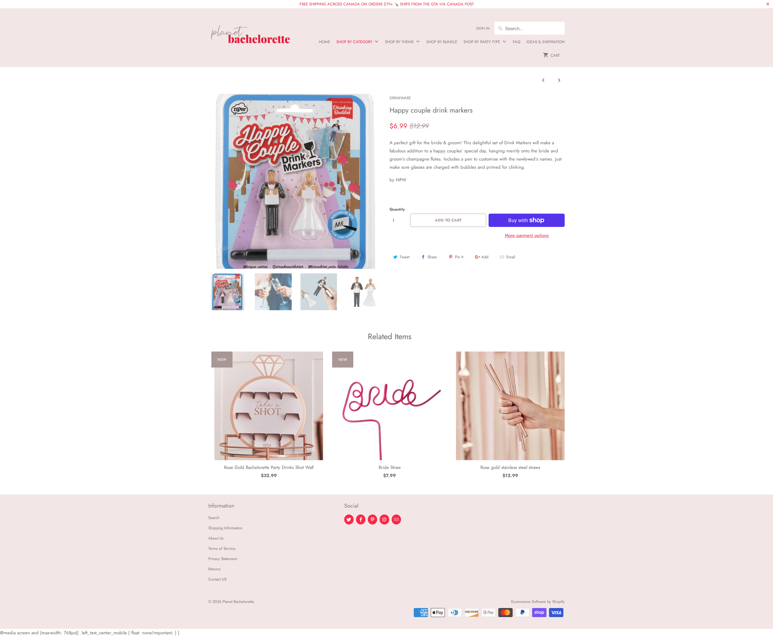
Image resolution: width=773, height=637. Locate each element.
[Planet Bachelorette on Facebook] (360, 519)
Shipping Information (225, 528)
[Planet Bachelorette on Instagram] (384, 519)
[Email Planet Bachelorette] (396, 519)
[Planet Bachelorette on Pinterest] (372, 519)
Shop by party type (482, 42)
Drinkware (400, 98)
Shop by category (355, 42)
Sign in (482, 28)
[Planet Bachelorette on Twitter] (349, 519)
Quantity (397, 209)
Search (214, 518)
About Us (215, 538)
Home (324, 42)
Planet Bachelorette (238, 601)
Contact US (217, 579)
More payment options (527, 235)
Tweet (404, 257)
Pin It (459, 257)
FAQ (516, 42)
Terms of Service (222, 548)
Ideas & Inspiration (546, 42)
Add (484, 257)
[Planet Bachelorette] (250, 32)
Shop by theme (400, 42)
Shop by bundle (441, 42)
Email (510, 257)
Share (432, 257)
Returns (214, 569)
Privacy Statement (222, 559)
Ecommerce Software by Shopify (538, 601)
